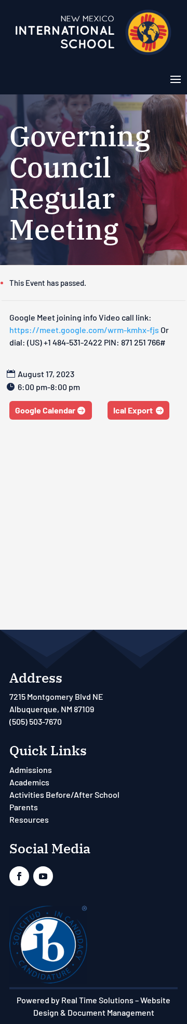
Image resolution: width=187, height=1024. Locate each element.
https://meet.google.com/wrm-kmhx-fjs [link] (84, 330)
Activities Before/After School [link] (64, 794)
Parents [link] (23, 807)
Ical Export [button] (133, 410)
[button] (175, 78)
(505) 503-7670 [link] (35, 721)
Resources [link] (29, 819)
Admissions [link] (30, 769)
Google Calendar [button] (45, 410)
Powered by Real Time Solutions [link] (75, 1000)
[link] (93, 54)
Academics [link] (29, 782)
